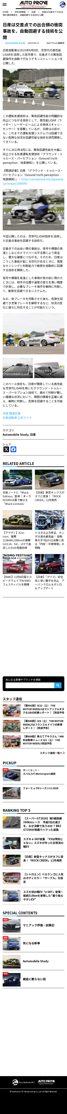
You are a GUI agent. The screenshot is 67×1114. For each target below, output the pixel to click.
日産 (33, 434)
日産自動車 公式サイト (17, 417)
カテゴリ (8, 430)
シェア (7, 444)
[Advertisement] (33, 636)
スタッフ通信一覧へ (51, 753)
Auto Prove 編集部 (55, 42)
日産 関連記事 (12, 413)
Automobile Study (15, 42)
